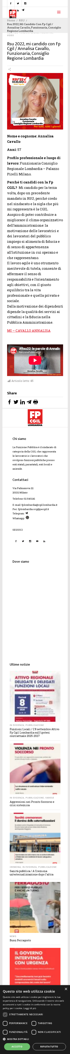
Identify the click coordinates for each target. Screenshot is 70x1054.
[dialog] (35, 1019)
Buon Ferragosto (20, 940)
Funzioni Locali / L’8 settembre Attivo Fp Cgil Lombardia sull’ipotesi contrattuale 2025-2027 (34, 732)
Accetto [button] (17, 1046)
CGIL (33, 451)
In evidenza (17, 725)
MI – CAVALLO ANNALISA (29, 330)
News (13, 936)
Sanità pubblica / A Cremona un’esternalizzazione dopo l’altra (31, 872)
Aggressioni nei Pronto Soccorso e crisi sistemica (32, 803)
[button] (35, 1039)
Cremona (15, 867)
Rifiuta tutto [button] (49, 1046)
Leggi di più (30, 1008)
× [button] (65, 989)
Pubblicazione (35, 725)
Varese (49, 798)
